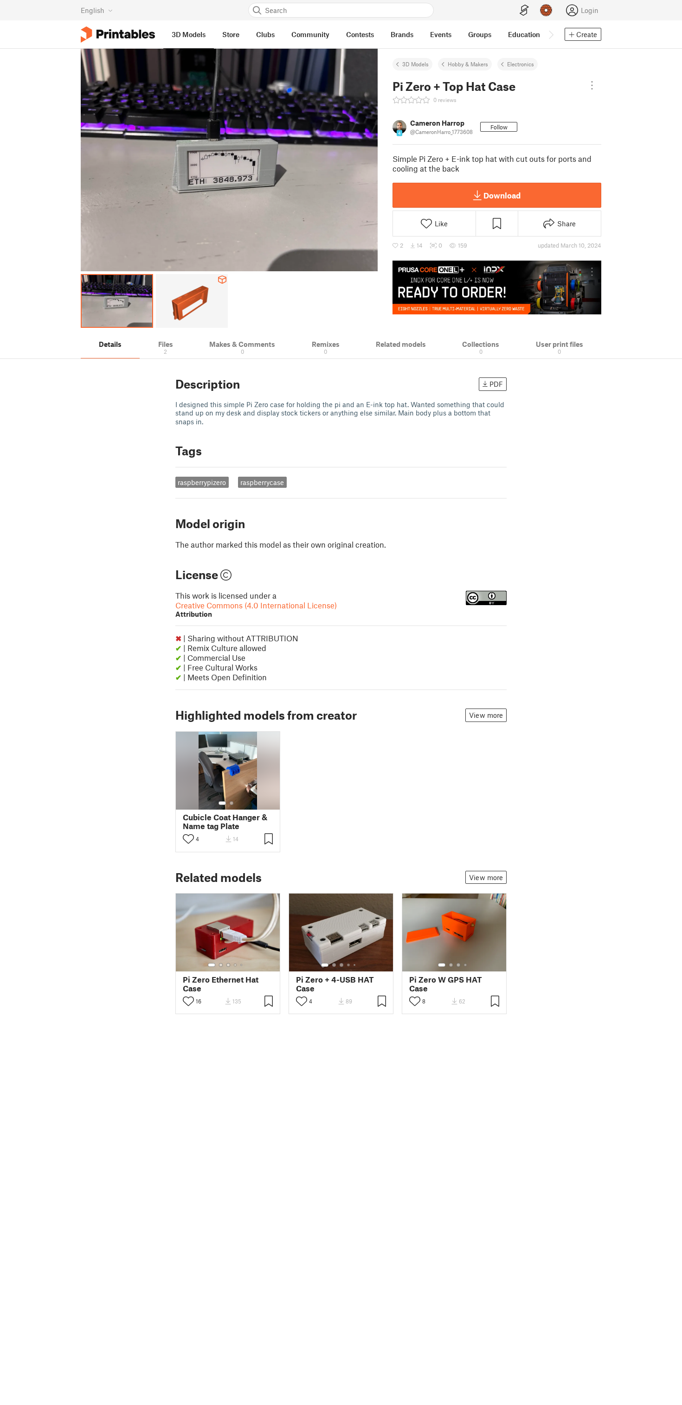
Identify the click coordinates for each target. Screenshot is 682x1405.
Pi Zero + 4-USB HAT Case (335, 984)
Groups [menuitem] (479, 34)
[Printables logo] (118, 34)
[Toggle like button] (188, 838)
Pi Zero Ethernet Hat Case (220, 984)
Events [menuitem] (440, 34)
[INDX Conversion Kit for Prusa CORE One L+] (496, 287)
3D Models (415, 64)
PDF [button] (496, 384)
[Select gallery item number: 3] (228, 965)
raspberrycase (262, 482)
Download (502, 195)
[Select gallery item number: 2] (231, 803)
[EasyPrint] (524, 10)
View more (486, 715)
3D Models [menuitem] (189, 34)
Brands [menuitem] (402, 34)
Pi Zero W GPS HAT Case (445, 984)
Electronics (520, 64)
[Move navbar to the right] (551, 34)
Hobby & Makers (468, 64)
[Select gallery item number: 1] (222, 803)
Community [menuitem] (310, 34)
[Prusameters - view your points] (546, 10)
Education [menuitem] (524, 34)
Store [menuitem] (230, 34)
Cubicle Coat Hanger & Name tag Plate (225, 821)
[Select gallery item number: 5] (242, 965)
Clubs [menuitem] (265, 34)
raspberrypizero (202, 482)
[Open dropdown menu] (592, 85)
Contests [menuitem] (360, 34)
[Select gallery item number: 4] (236, 965)
